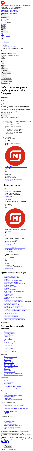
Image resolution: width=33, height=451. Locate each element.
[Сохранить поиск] (2, 61)
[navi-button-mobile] (2, 38)
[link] (3, 30)
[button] (2, 33)
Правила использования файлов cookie (12, 13)
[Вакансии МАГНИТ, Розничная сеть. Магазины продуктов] (18, 156)
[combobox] (8, 53)
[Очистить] (3, 57)
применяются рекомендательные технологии (15, 432)
